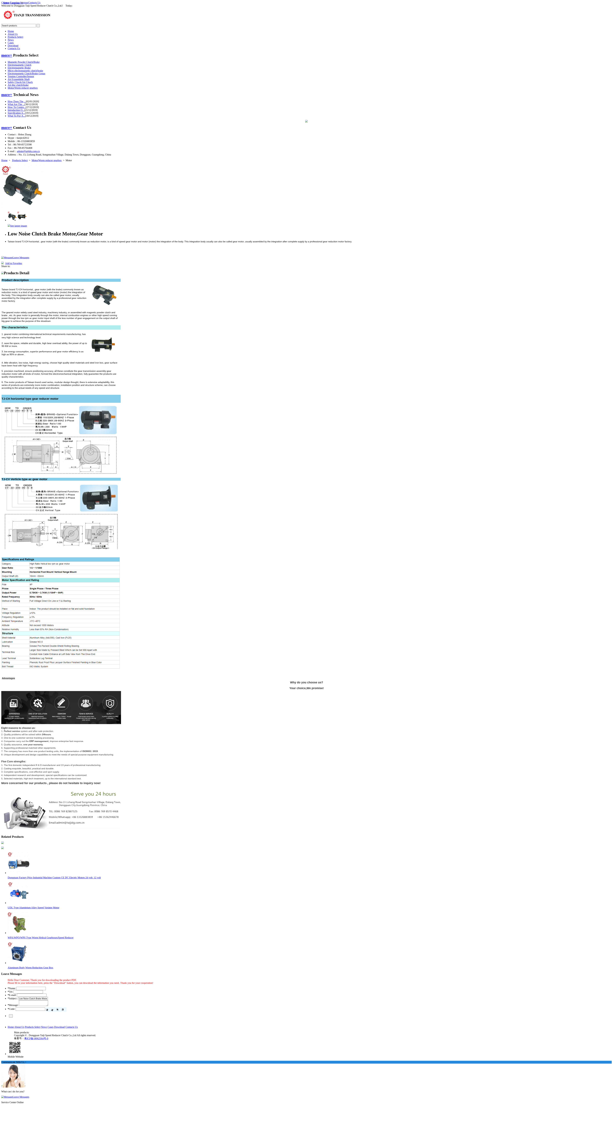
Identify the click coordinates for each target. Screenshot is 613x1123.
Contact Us (22, 127)
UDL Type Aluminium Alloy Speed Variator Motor (33, 907)
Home (11, 31)
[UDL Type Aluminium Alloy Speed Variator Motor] (19, 902)
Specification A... (16, 113)
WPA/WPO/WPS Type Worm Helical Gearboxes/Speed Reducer (40, 937)
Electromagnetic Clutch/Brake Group (26, 73)
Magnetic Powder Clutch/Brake (24, 62)
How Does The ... (17, 101)
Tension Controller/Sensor (21, 76)
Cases (11, 42)
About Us (13, 34)
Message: (13, 1005)
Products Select (15, 37)
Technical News (25, 95)
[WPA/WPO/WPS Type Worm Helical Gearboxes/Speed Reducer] (19, 932)
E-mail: (12, 995)
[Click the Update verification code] (56, 1009)
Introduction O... (16, 110)
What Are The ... (16, 104)
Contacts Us (34, 2)
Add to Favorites (13, 263)
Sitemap (24, 2)
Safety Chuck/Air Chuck (20, 82)
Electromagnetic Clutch (19, 65)
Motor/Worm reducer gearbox (23, 88)
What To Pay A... (16, 115)
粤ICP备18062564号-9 (36, 1038)
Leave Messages (21, 257)
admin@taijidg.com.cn (28, 151)
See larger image (18, 225)
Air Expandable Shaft (19, 79)
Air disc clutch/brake (18, 85)
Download (13, 45)
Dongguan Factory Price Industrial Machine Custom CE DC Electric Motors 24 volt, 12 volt (54, 877)
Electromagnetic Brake (19, 67)
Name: (12, 988)
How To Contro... (17, 107)
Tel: (10, 991)
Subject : (13, 998)
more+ (6, 55)
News (11, 39)
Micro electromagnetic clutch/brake (25, 70)
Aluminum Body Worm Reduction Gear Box (30, 967)
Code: (11, 1009)
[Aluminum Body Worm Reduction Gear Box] (19, 962)
